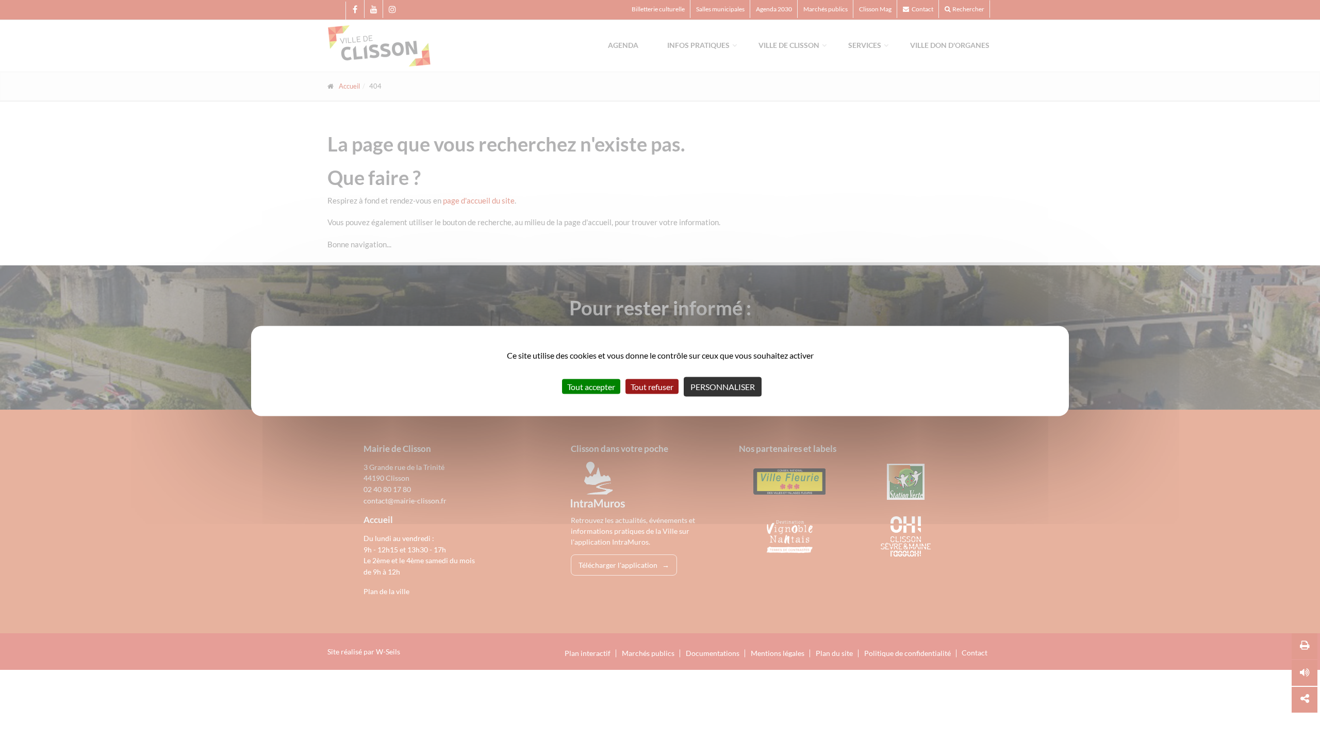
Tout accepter (591, 387)
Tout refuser (652, 387)
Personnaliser (722, 387)
